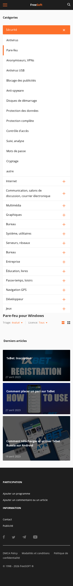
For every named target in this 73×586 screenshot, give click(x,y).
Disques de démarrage (21, 101)
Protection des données (22, 111)
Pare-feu (12, 50)
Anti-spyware (15, 91)
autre (10, 171)
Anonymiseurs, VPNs (20, 60)
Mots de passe (16, 151)
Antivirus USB (15, 70)
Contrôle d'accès (17, 131)
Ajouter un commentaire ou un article (25, 500)
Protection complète (20, 121)
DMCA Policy (10, 553)
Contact (7, 519)
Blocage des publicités (21, 80)
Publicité (8, 525)
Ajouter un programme (16, 493)
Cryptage (12, 161)
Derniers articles (15, 341)
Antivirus (12, 40)
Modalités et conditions (36, 553)
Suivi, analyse (15, 141)
